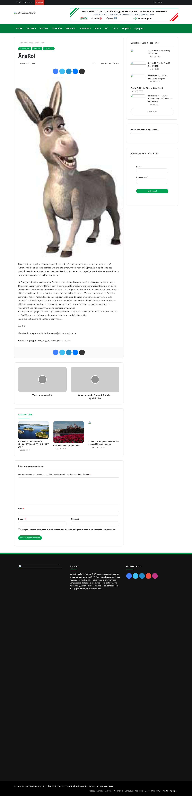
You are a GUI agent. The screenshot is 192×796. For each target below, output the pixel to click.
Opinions (48, 49)
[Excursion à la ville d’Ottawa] (68, 432)
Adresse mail (142, 177)
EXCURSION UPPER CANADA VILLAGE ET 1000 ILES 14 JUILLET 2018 (33, 444)
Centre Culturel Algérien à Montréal (72, 786)
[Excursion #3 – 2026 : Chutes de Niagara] (138, 79)
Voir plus (152, 112)
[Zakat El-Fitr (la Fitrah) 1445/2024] (138, 54)
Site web (75, 519)
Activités (44, 28)
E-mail (22, 519)
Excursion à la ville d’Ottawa (66, 445)
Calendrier (57, 28)
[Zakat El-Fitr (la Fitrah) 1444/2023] (138, 67)
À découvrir (32, 42)
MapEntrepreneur (106, 786)
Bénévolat (71, 28)
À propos (138, 28)
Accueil (19, 28)
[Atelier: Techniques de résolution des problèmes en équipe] (103, 430)
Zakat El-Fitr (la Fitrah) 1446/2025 (147, 88)
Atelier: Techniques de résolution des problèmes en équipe (103, 442)
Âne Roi (37, 49)
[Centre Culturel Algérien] (25, 13)
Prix (107, 28)
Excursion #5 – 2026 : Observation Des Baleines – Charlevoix (160, 98)
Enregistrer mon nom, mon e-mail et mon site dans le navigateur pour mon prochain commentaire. (68, 530)
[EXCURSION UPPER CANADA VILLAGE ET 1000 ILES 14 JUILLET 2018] (33, 430)
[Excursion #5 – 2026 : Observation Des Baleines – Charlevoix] (138, 99)
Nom (21, 508)
